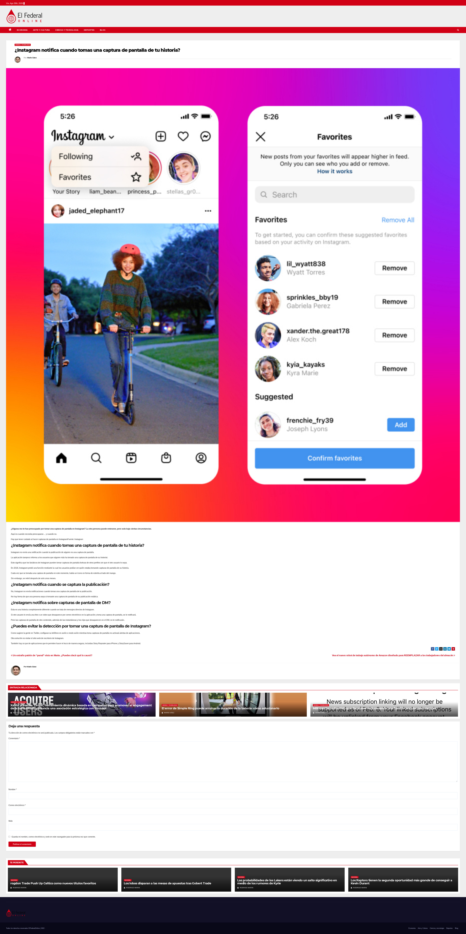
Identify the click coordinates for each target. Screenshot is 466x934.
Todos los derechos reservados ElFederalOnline (23, 928)
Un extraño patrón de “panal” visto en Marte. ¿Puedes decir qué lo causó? (52, 655)
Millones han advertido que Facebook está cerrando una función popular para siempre (374, 708)
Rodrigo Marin (19, 888)
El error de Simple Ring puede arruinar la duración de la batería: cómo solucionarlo (220, 708)
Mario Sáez (32, 58)
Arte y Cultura (41, 30)
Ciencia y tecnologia (67, 30)
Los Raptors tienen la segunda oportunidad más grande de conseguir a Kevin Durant (401, 882)
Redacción (17, 713)
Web (10, 821)
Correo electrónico (17, 805)
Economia (22, 30)
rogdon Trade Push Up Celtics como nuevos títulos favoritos (53, 883)
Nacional (14, 880)
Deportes (89, 30)
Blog (102, 30)
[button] (458, 30)
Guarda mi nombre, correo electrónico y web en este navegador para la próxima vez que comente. (54, 837)
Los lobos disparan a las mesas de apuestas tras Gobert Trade (167, 883)
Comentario (14, 738)
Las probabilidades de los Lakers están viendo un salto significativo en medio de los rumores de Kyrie (287, 882)
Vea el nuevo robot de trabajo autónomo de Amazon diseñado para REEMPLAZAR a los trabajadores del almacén (393, 655)
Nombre (12, 789)
